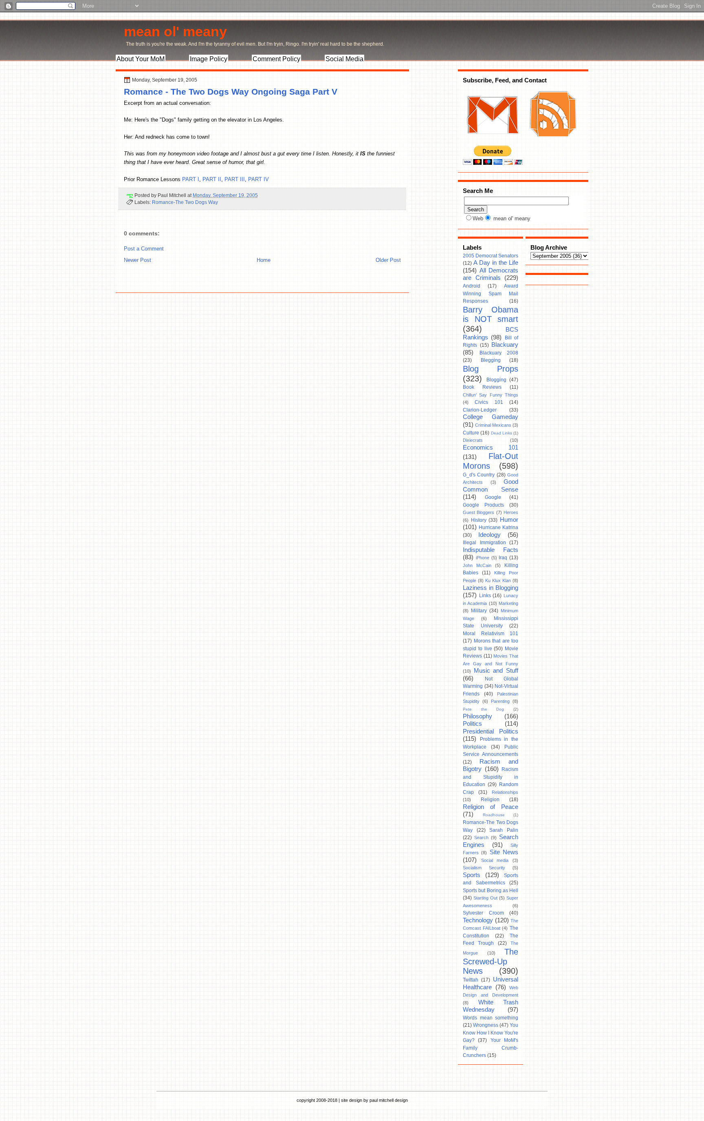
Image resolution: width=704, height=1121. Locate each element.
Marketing (508, 603)
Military (479, 611)
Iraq (503, 557)
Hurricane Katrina (498, 527)
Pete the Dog (483, 709)
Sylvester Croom (483, 913)
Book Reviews (482, 387)
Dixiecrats (473, 440)
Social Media (344, 58)
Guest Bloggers (478, 512)
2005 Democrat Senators (490, 256)
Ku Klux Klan (498, 580)
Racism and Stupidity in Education (490, 777)
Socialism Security (484, 867)
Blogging (496, 380)
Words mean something (490, 1018)
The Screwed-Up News (490, 961)
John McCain (477, 565)
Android (471, 286)
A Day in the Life (495, 262)
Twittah (470, 980)
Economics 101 (490, 447)
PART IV (258, 179)
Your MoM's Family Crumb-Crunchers (490, 1047)
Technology (478, 920)
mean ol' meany (175, 31)
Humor (509, 519)
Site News (504, 852)
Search (481, 837)
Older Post (388, 260)
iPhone (482, 557)
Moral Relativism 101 (490, 633)
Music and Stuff (496, 670)
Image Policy (208, 58)
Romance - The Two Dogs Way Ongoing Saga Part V (230, 91)
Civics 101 (489, 402)
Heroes (511, 512)
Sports (471, 875)
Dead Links (501, 433)
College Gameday (490, 417)
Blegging (491, 360)
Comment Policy (276, 58)
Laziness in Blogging (490, 588)
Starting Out (485, 897)
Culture (471, 433)
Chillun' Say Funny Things (490, 394)
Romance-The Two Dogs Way (185, 202)
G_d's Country (479, 475)
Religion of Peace (490, 807)
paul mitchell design (389, 1100)
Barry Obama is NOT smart (490, 314)
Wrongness (485, 1025)
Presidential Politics (490, 731)
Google (493, 497)
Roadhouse (494, 815)
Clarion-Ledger (480, 410)
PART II (211, 179)
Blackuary (504, 344)
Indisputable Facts (490, 550)
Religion (490, 799)
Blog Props (490, 368)
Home (264, 260)
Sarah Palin (503, 830)
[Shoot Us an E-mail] (492, 142)
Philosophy (477, 716)
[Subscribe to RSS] (552, 142)
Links (485, 595)
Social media (495, 860)
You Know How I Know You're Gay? (490, 1032)
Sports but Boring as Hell (490, 890)
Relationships (505, 792)
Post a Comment (144, 249)
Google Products (483, 505)
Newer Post (137, 260)
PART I (190, 179)
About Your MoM (141, 58)
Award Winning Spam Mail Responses (490, 293)
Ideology (489, 535)
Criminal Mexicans (493, 425)
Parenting (500, 701)
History (478, 520)
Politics (472, 723)
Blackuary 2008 (499, 353)
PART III (234, 179)
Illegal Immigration (484, 542)
